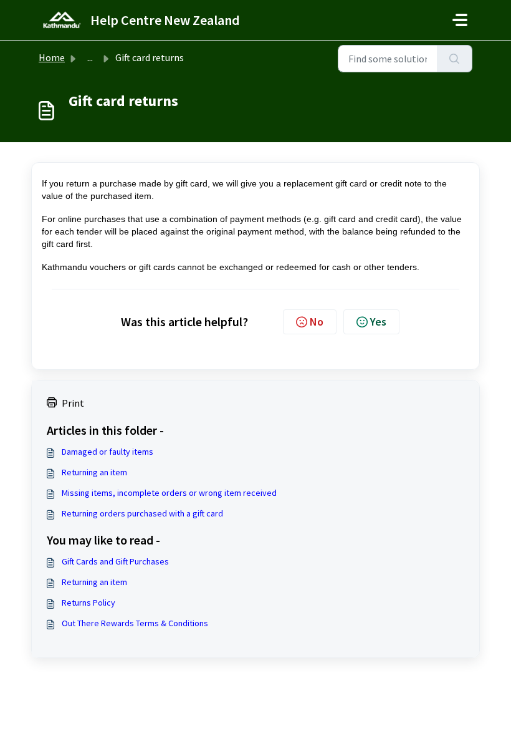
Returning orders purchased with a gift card (142, 513)
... (90, 57)
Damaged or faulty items (107, 451)
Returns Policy (88, 602)
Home (52, 57)
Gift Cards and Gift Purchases (115, 561)
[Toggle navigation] (459, 20)
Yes (378, 321)
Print (73, 403)
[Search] (454, 58)
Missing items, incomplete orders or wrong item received (169, 492)
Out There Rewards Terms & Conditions (135, 623)
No (316, 321)
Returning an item (94, 472)
